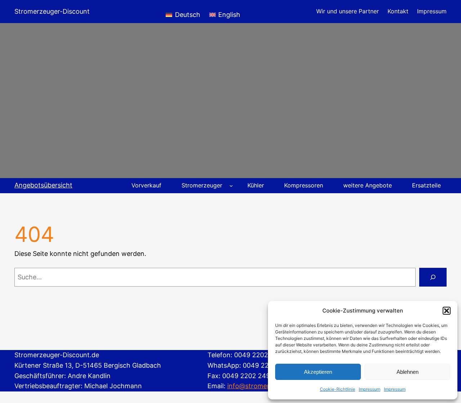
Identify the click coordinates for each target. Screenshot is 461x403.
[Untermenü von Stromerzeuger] (231, 185)
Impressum (369, 389)
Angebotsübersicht (43, 185)
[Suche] (433, 277)
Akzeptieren (318, 372)
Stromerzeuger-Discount (52, 11)
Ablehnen (408, 372)
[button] (446, 310)
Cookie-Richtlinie (337, 389)
